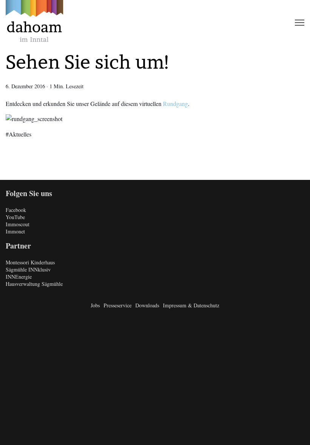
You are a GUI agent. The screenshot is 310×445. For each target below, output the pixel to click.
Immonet (15, 231)
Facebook (16, 209)
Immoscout (17, 224)
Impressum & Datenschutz (191, 305)
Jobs (95, 305)
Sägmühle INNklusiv (28, 269)
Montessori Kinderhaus (30, 262)
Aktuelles (20, 134)
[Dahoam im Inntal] (34, 22)
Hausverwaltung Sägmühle (34, 283)
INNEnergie (19, 276)
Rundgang (175, 103)
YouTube (15, 217)
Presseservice (118, 305)
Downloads (147, 305)
